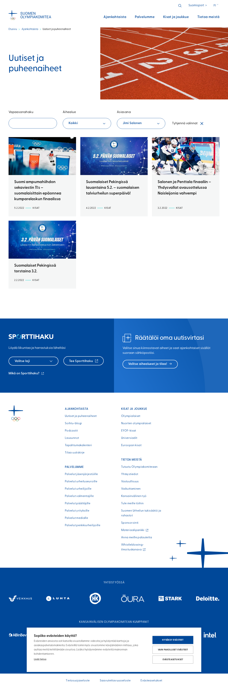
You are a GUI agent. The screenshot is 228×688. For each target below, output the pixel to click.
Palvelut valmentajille (79, 496)
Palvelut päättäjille (77, 503)
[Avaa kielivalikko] (216, 5)
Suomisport (197, 5)
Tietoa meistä (208, 17)
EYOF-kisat (128, 430)
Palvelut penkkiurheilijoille (82, 525)
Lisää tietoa (40, 659)
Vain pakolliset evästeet (173, 650)
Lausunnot (72, 438)
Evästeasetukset (173, 659)
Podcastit (71, 430)
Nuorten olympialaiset (136, 423)
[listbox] (87, 123)
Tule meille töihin (132, 503)
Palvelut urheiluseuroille (81, 481)
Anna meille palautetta (136, 537)
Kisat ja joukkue (176, 17)
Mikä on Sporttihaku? (27, 374)
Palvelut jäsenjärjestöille (81, 474)
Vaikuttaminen (131, 488)
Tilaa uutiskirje (75, 452)
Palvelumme (145, 17)
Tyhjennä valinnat (185, 123)
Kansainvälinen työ (133, 496)
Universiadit (129, 438)
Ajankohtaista (114, 17)
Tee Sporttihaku (81, 361)
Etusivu (13, 29)
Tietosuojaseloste (78, 680)
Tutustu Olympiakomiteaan (139, 467)
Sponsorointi (129, 523)
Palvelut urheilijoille (78, 488)
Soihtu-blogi (73, 423)
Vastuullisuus (130, 481)
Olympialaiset (130, 416)
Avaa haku (180, 6)
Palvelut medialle (76, 518)
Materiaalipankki (133, 530)
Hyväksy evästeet (172, 640)
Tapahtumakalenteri (78, 445)
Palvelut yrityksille (77, 510)
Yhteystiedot (129, 474)
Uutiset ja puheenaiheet (81, 416)
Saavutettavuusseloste (115, 680)
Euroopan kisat (131, 445)
